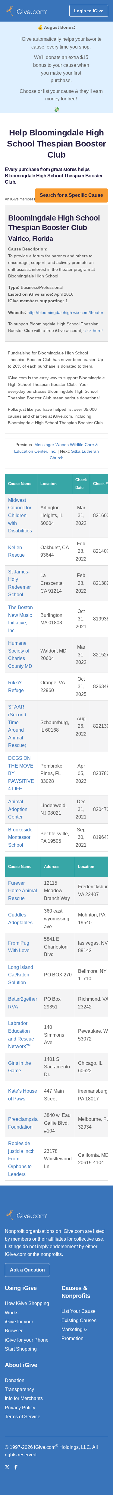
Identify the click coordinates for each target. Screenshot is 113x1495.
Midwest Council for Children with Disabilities (20, 515)
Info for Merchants (24, 1398)
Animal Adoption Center (17, 809)
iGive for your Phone (27, 1340)
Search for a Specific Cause (71, 195)
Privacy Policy (20, 1407)
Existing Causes (78, 1320)
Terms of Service (22, 1416)
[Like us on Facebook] (15, 1467)
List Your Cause (78, 1311)
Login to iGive (88, 10)
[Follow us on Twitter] (7, 1467)
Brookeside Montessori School (20, 837)
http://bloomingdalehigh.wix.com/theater (65, 312)
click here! (93, 330)
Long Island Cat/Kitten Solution (20, 975)
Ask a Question (27, 1269)
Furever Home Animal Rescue (22, 891)
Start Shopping (21, 1348)
